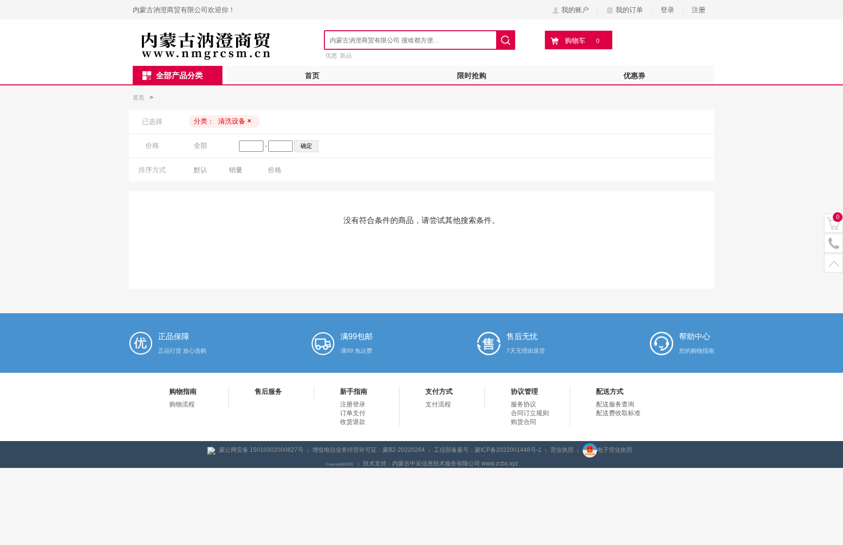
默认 (200, 170)
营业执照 (562, 449)
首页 (312, 75)
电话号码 (833, 243)
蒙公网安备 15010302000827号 (261, 449)
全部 (200, 145)
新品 (346, 55)
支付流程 (438, 404)
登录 (667, 10)
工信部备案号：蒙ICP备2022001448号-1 (488, 449)
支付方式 (439, 391)
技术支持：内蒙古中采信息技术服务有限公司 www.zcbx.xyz (440, 463)
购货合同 (523, 421)
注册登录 (352, 404)
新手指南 (353, 391)
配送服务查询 (615, 404)
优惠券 (634, 75)
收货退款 (352, 421)
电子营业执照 (614, 449)
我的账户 (575, 10)
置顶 (833, 263)
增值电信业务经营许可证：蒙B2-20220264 (368, 449)
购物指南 (183, 391)
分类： (222, 121)
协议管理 (524, 391)
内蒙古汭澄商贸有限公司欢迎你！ (184, 10)
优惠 (331, 55)
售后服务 (268, 391)
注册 (698, 10)
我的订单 (629, 10)
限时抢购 (471, 75)
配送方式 (609, 391)
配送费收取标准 (618, 413)
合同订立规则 (530, 413)
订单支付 (352, 413)
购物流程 (182, 404)
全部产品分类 (179, 75)
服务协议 (523, 404)
